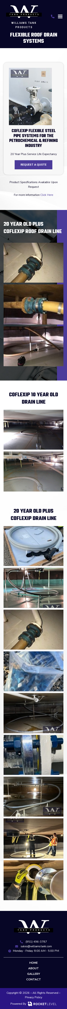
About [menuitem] (33, 968)
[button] (60, 16)
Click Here (46, 195)
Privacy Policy (33, 997)
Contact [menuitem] (33, 979)
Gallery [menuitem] (33, 973)
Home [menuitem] (33, 962)
